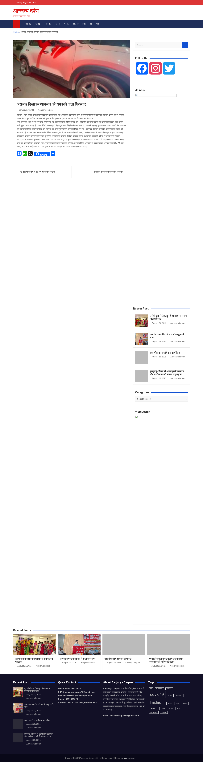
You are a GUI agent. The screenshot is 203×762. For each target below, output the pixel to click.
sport (171, 708)
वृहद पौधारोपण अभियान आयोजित (165, 352)
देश (91, 24)
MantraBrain (129, 758)
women (163, 712)
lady (177, 703)
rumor (163, 708)
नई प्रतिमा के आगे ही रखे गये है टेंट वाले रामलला (37, 172)
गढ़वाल (66, 24)
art (151, 689)
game (170, 703)
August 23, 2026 (159, 323)
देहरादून (38, 24)
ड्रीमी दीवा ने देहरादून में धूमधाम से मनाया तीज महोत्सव (168, 317)
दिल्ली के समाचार (79, 24)
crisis (170, 695)
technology (153, 712)
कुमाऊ (57, 24)
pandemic (153, 708)
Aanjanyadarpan (45, 110)
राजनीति (48, 24)
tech (178, 708)
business (159, 689)
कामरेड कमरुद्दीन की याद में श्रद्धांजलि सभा (167, 336)
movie (185, 703)
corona (169, 689)
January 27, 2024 (26, 110)
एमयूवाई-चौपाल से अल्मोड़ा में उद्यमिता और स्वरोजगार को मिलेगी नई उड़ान (167, 373)
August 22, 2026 (159, 378)
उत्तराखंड (27, 24)
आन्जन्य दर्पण (26, 11)
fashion (157, 702)
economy (179, 695)
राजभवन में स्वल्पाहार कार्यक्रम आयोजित (108, 172)
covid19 (157, 694)
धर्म (97, 24)
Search (185, 45)
